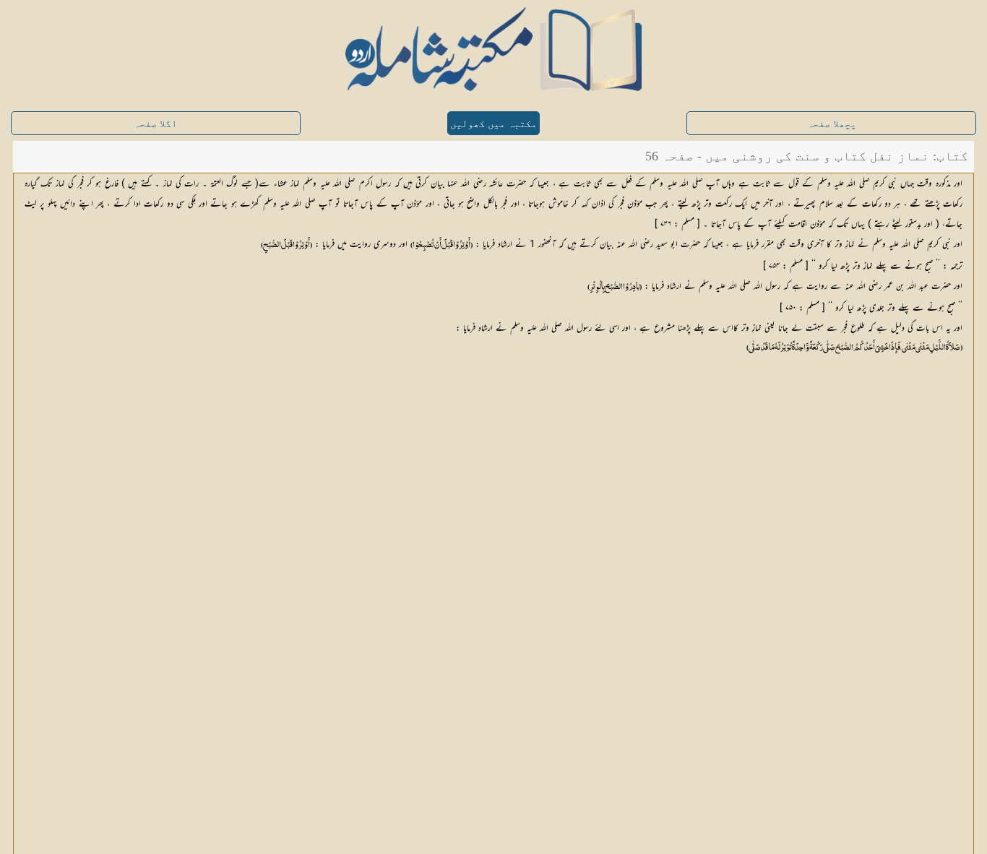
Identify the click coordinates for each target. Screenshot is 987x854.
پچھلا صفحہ (831, 123)
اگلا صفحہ (155, 123)
